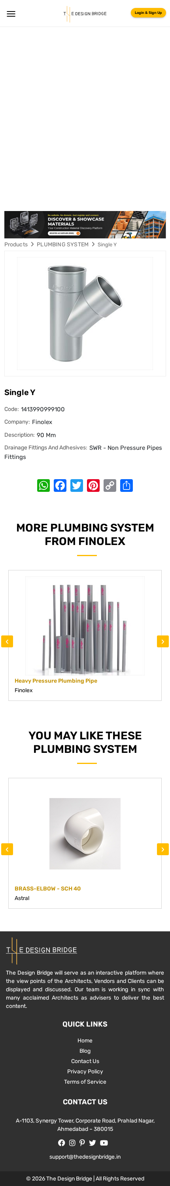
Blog (85, 1051)
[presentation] (7, 641)
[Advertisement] (85, 116)
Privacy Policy (85, 1071)
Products (16, 244)
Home (85, 1040)
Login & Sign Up (148, 13)
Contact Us (85, 1061)
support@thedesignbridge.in (85, 1156)
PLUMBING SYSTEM (63, 244)
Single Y (107, 245)
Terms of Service (85, 1082)
